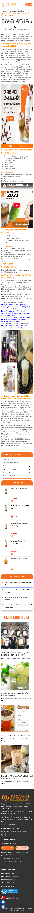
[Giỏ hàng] (27, 4)
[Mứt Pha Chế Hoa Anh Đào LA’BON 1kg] (6, 526)
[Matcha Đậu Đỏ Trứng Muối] (6, 561)
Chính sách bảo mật (7, 873)
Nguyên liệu (7, 472)
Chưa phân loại (8, 459)
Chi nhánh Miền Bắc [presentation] (8, 848)
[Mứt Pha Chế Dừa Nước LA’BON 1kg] (6, 508)
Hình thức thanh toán (7, 886)
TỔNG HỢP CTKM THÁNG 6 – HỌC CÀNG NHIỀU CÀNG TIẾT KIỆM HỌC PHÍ (16, 654)
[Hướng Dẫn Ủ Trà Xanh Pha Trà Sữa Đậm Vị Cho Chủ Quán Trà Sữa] (15, 759)
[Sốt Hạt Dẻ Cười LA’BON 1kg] (6, 491)
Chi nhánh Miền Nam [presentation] (22, 848)
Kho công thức (8, 466)
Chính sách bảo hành (7, 883)
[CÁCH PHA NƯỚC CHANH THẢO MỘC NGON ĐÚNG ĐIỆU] (15, 676)
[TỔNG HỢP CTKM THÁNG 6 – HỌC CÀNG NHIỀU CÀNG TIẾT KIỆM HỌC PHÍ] (15, 635)
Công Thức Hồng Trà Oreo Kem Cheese (15, 736)
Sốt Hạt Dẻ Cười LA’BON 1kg (19, 488)
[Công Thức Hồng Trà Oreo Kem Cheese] (15, 718)
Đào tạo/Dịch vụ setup (10, 463)
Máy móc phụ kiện (9, 469)
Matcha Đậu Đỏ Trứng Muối (19, 559)
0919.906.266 (15, 858)
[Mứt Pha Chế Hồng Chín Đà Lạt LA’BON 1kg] (6, 543)
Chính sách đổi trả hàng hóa (9, 876)
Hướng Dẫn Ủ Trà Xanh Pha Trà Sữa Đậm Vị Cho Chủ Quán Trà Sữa (17, 777)
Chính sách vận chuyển (8, 880)
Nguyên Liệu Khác (9, 475)
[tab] (8, 848)
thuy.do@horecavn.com (12, 828)
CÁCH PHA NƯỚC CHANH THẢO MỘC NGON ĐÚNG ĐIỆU (14, 694)
